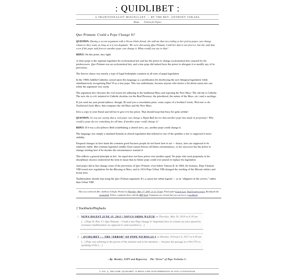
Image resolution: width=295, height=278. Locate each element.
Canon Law (180, 191)
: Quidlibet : (147, 8)
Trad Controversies (196, 191)
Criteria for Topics (152, 21)
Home (136, 21)
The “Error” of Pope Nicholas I (167, 259)
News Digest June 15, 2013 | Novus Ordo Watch (118, 216)
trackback (193, 195)
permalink (104, 195)
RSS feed (143, 195)
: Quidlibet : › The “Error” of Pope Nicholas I (118, 236)
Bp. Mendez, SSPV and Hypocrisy (128, 259)
